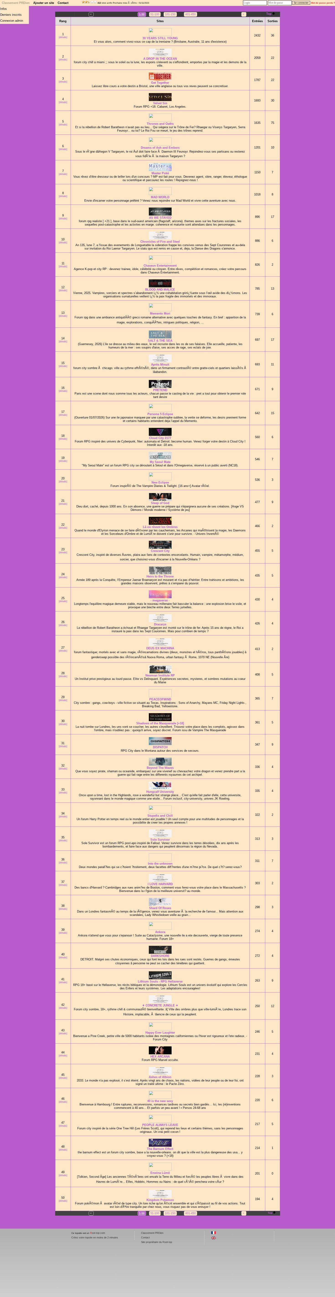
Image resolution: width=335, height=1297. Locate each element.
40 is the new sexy (160, 1101)
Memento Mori (160, 313)
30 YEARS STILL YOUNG (160, 38)
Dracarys (160, 624)
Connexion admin (11, 20)
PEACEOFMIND (160, 699)
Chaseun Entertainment (160, 265)
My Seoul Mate (160, 462)
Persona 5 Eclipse (160, 414)
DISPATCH (160, 747)
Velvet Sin (160, 103)
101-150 (170, 14)
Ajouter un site (43, 3)
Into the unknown (160, 863)
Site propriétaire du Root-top (156, 1242)
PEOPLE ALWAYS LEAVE (160, 1125)
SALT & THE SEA (160, 340)
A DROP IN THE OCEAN (160, 58)
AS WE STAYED (160, 217)
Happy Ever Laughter (160, 1032)
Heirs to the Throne (160, 576)
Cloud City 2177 (160, 438)
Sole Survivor (160, 839)
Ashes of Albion (160, 1077)
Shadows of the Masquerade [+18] (160, 723)
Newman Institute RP (160, 675)
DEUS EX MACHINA (160, 648)
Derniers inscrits (11, 14)
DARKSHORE (160, 956)
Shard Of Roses (160, 908)
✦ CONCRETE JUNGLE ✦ (160, 1005)
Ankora (160, 932)
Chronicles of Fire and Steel (160, 241)
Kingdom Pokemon (160, 1200)
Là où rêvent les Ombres (160, 527)
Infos (3, 8)
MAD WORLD (160, 197)
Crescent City (160, 551)
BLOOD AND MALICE (160, 289)
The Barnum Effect (160, 1149)
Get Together (160, 82)
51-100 (154, 14)
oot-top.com (97, 1233)
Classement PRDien (16, 3)
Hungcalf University (160, 791)
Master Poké (160, 173)
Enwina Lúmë (160, 1173)
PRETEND (160, 390)
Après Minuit (160, 364)
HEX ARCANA (160, 1056)
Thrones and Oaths (160, 123)
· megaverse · (160, 600)
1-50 (142, 14)
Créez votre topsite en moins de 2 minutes (94, 1237)
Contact (63, 3)
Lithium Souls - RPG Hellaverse (160, 981)
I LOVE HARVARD (160, 884)
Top (268, 14)
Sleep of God (160, 503)
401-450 (190, 14)
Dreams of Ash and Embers (160, 147)
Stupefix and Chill (160, 815)
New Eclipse (160, 482)
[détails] (63, 37)
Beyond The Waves (160, 767)
